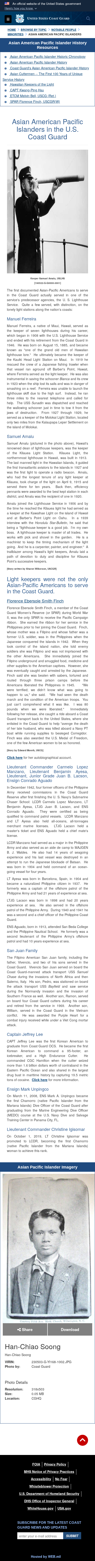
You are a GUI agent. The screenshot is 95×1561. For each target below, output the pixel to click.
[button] (21, 8)
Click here (15, 757)
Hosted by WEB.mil (46, 1556)
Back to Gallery (47, 1413)
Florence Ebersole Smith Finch (35, 601)
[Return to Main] (82, 1443)
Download (70, 1329)
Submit (72, 1535)
